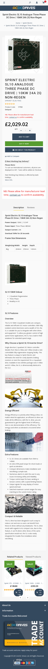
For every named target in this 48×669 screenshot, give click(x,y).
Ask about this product (25, 150)
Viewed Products (33, 557)
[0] (43, 2)
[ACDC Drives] (24, 8)
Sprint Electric (13, 101)
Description (19, 207)
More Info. (9, 180)
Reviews (31, 207)
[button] (9, 590)
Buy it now (24, 144)
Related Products (15, 557)
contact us (13, 117)
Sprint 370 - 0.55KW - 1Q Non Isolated (18, 583)
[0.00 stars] (10, 104)
